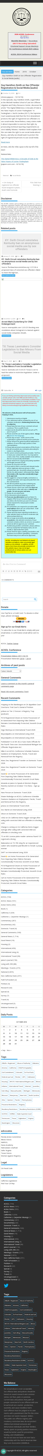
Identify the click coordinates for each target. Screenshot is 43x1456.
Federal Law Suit (7, 1077)
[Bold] (3, 571)
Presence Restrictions (9, 1105)
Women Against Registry (11, 1156)
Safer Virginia (6, 1150)
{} (28, 571)
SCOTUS (4, 1114)
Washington (6, 1123)
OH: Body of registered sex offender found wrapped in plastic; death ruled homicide (11, 186)
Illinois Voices (6, 1139)
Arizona (4, 1068)
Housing (4, 944)
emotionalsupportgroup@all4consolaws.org (22, 405)
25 (21, 1040)
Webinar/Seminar (8, 1007)
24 (16, 1040)
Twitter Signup (12, 643)
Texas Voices (6, 1153)
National (5, 175)
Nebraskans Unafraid (9, 1148)
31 (16, 1044)
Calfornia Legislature (9, 1181)
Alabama (35, 1063)
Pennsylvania (27, 1100)
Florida (17, 1077)
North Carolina (34, 1095)
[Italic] (6, 571)
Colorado (19, 1072)
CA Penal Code (6, 1168)
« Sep (3, 1050)
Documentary (6, 924)
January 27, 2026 (8, 256)
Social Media (16, 175)
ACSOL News (6, 901)
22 (4, 1040)
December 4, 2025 (9, 319)
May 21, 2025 (7, 361)
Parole (17, 1100)
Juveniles (36, 1086)
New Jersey (14, 1095)
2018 (22, 658)
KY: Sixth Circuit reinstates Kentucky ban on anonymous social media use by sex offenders (21, 245)
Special (3, 991)
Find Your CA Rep (8, 1183)
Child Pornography (24, 1068)
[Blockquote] (19, 571)
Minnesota (36, 1091)
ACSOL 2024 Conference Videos (24, 54)
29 (4, 1044)
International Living (8, 952)
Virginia (30, 1118)
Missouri (5, 1095)
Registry (22, 1105)
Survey (3, 995)
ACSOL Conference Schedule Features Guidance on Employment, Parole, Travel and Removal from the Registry (20, 754)
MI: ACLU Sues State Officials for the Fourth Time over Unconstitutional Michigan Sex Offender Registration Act (21, 744)
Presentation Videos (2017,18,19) (14, 656)
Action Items (6, 905)
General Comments (8, 932)
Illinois (38, 1082)
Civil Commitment (8, 1072)
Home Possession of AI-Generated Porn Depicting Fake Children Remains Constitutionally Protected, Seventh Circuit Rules (20, 776)
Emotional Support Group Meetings (24, 46)
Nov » (9, 1050)
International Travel (9, 956)
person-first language (17, 436)
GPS (23, 1077)
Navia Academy (7, 1145)
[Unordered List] (17, 571)
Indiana (4, 1086)
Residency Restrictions (9, 1109)
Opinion (10, 1100)
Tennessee (6, 1118)
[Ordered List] (14, 571)
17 (16, 1037)
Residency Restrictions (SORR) (30, 1109)
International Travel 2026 (25, 730)
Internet (28, 1086)
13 (33, 1033)
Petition (4, 984)
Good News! (6, 940)
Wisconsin (15, 1123)
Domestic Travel (7, 928)
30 (10, 1044)
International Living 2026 (24, 734)
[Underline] (8, 571)
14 (39, 1033)
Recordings (33, 41)
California (4, 913)
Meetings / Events (8, 968)
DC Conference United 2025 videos (24, 49)
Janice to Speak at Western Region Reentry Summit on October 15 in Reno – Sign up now (20, 786)
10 (16, 1033)
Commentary (6, 336)
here (17, 616)
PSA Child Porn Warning (35, 183)
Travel (3, 999)
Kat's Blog (5, 1091)
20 (33, 1037)
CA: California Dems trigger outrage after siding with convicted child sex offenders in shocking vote (21, 820)
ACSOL (3, 897)
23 (10, 1040)
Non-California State (8, 275)
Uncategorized (7, 1003)
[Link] (25, 571)
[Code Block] (22, 571)
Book (3, 909)
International (6, 948)
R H (19, 93)
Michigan (27, 1091)
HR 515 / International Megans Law (22, 1082)
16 (21, 361)
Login (39, 390)
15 (4, 1037)
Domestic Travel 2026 (22, 792)
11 (21, 1033)
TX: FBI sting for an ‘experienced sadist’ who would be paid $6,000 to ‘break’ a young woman (21, 846)
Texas (14, 1118)
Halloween (31, 1077)
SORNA (12, 1114)
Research (4, 988)
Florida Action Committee (11, 1137)
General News (6, 378)
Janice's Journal (6, 960)
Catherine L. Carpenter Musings (13, 916)
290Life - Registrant (8, 1063)
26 (27, 1040)
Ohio (3, 1100)
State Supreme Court (24, 1114)
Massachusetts (16, 1091)
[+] (30, 571)
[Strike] (11, 571)
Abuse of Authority (23, 1063)
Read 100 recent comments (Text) (15, 691)
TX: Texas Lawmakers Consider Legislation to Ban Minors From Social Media (21, 349)
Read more (5, 142)
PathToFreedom (7, 980)
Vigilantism (22, 1118)
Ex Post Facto (29, 1072)
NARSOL (4, 1142)
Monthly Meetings (19, 41)
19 (27, 1037)
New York (23, 1095)
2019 (28, 658)
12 (27, 1033)
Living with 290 (7, 964)
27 (33, 1040)
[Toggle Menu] (35, 63)
